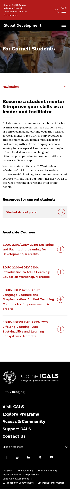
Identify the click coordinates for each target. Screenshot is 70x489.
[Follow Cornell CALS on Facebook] (6, 457)
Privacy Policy (25, 470)
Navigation (11, 86)
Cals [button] (64, 8)
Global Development (22, 25)
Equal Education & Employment (21, 474)
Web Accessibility (47, 470)
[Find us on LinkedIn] (28, 457)
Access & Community (24, 421)
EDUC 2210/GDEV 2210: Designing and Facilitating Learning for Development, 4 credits (28, 249)
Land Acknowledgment (16, 478)
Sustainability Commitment (18, 482)
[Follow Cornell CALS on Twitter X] (40, 457)
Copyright (8, 470)
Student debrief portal (21, 212)
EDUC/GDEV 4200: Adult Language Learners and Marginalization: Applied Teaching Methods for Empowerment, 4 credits (28, 299)
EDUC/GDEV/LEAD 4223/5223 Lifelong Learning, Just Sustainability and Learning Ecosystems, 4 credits (25, 329)
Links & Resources (13, 447)
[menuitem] (64, 10)
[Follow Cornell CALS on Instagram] (17, 457)
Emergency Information (51, 482)
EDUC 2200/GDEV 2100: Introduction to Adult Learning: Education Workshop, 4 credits (26, 272)
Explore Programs (21, 414)
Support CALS (17, 428)
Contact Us (14, 436)
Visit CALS (13, 406)
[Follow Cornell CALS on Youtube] (51, 457)
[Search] (57, 11)
